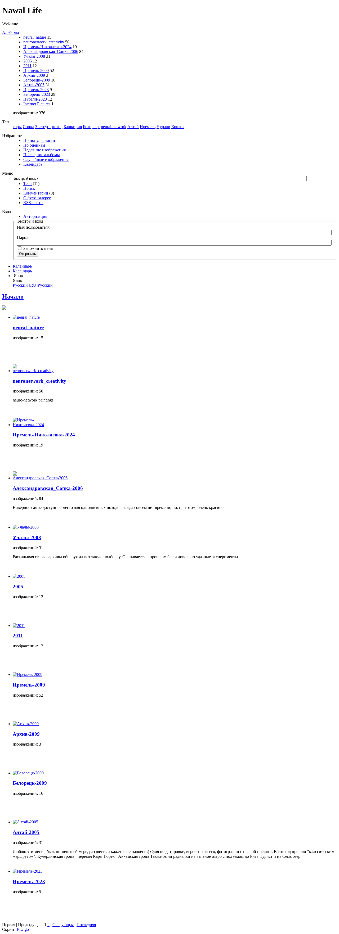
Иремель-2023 (36, 89)
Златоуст (43, 126)
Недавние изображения (44, 150)
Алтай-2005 (33, 85)
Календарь (32, 164)
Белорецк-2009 (36, 80)
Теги (27, 183)
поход (57, 126)
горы (17, 126)
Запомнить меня (37, 248)
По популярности (39, 140)
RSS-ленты (33, 202)
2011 (27, 66)
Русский (33, 285)
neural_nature (34, 37)
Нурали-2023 (35, 99)
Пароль (23, 237)
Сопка (28, 126)
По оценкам (34, 145)
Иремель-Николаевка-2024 (47, 46)
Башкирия (73, 126)
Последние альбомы (41, 154)
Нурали (163, 126)
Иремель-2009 (36, 70)
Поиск (29, 188)
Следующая (63, 924)
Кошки (177, 126)
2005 (27, 61)
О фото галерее (37, 198)
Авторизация (35, 216)
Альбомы (10, 32)
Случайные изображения (46, 159)
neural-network (113, 126)
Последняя (86, 924)
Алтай (133, 126)
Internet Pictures (36, 104)
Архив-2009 (34, 75)
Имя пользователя (33, 227)
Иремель (147, 126)
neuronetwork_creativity (43, 42)
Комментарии (35, 193)
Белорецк (91, 126)
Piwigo (23, 929)
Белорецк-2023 (36, 94)
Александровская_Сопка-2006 (50, 51)
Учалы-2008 (34, 56)
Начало (13, 296)
